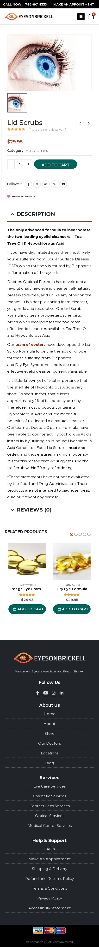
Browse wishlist (24, 196)
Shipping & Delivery (49, 868)
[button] (81, 16)
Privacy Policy (49, 898)
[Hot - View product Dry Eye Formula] (72, 561)
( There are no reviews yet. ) (46, 129)
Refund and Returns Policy (49, 878)
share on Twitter (37, 184)
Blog (49, 763)
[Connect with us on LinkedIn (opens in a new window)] (61, 692)
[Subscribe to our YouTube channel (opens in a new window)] (45, 692)
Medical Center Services (50, 825)
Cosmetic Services (49, 796)
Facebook (28, 184)
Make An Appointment (49, 859)
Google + (54, 184)
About (49, 723)
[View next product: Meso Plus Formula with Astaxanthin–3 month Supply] (89, 123)
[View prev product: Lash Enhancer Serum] (80, 123)
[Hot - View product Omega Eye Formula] (27, 561)
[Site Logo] (29, 16)
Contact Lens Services (50, 806)
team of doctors (30, 344)
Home (50, 714)
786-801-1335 (36, 4)
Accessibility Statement (49, 908)
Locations (49, 753)
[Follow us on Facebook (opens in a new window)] (37, 692)
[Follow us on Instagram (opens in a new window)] (53, 692)
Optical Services (49, 815)
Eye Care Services (49, 786)
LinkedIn (46, 184)
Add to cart (55, 165)
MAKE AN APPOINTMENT (73, 4)
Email (63, 184)
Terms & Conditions (49, 888)
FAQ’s (49, 849)
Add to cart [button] (30, 609)
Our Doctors (49, 743)
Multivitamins (36, 150)
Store (50, 733)
